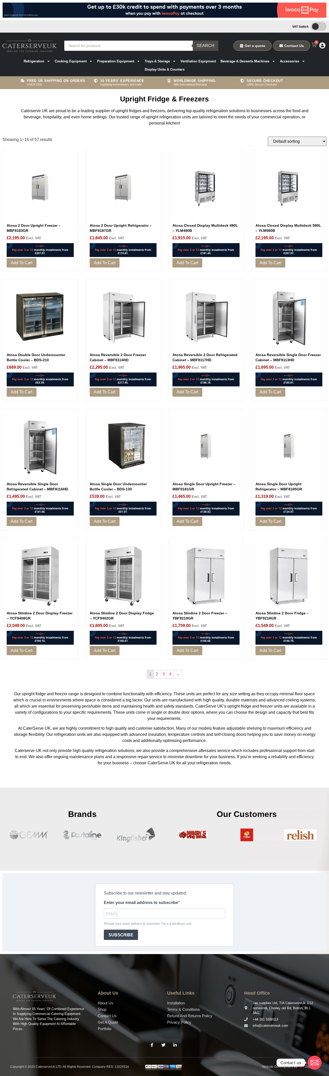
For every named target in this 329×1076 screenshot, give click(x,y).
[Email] (315, 1063)
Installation (176, 1003)
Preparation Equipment (115, 61)
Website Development (277, 1067)
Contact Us (107, 1016)
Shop (102, 1009)
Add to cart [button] (21, 263)
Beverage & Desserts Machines (245, 61)
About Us (105, 1003)
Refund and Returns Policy (189, 1016)
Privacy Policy (179, 1022)
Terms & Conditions (183, 1009)
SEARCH (205, 45)
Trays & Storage (157, 61)
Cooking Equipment (71, 61)
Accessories (289, 61)
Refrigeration (34, 61)
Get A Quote (108, 1022)
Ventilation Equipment (198, 61)
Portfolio (104, 1028)
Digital (306, 1067)
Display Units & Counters (165, 69)
